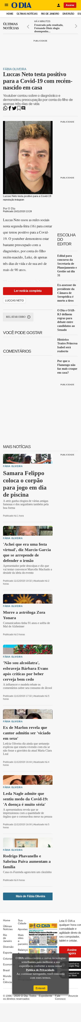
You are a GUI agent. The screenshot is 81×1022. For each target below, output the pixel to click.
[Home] (21, 7)
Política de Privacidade (40, 969)
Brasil (6, 970)
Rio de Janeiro (50, 13)
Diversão (68, 13)
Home (9, 13)
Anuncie (73, 995)
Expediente (45, 995)
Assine (70, 5)
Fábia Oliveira (14, 69)
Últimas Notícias (27, 13)
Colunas (8, 958)
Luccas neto (14, 300)
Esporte (7, 952)
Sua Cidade (22, 922)
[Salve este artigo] (19, 109)
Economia (9, 964)
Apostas (23, 929)
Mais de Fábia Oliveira (30, 896)
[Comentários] (23, 109)
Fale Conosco (60, 997)
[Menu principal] (6, 5)
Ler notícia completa (27, 290)
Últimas (11, 26)
